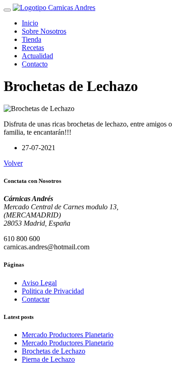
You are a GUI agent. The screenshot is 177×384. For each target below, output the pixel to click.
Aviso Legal (39, 283)
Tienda (31, 39)
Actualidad (37, 56)
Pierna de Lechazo (48, 359)
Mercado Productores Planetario (67, 335)
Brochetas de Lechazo (53, 351)
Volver (13, 163)
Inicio (30, 23)
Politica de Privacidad (53, 291)
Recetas (33, 47)
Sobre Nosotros (44, 31)
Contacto (35, 64)
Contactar (35, 299)
